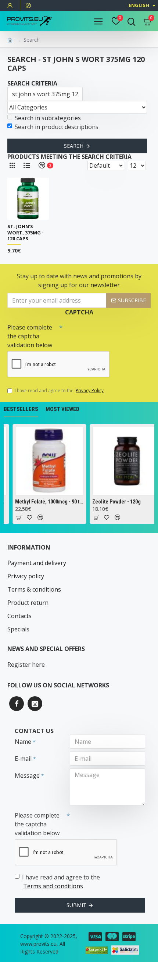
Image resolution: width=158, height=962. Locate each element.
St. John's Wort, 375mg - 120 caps (25, 232)
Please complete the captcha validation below (29, 336)
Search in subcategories (48, 118)
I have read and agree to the (59, 390)
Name (23, 742)
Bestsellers (21, 409)
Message (27, 775)
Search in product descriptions (56, 127)
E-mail (23, 758)
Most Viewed (62, 409)
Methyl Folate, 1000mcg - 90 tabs (48, 502)
